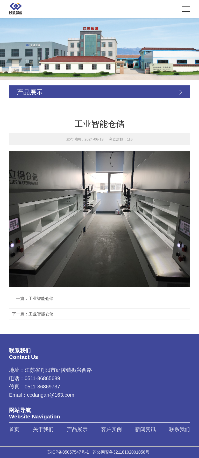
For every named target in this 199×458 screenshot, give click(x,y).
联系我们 (179, 429)
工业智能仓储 (41, 298)
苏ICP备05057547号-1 (68, 452)
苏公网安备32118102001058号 (121, 452)
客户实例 (111, 429)
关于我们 (43, 429)
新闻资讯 (145, 429)
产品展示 (77, 429)
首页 (14, 429)
